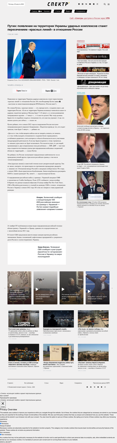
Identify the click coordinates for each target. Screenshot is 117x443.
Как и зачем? (4, 396)
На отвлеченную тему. (93, 204)
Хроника (47, 11)
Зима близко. (50, 252)
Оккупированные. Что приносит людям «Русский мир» (92, 50)
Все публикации (28, 383)
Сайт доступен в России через (90, 18)
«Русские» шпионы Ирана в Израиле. (92, 365)
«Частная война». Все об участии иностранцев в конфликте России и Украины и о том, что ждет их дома (92, 62)
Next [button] (112, 288)
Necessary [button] (3, 421)
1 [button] (56, 306)
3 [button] (61, 306)
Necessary (5, 423)
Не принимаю (12, 398)
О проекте (10, 383)
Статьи (57, 11)
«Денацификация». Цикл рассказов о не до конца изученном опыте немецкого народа (92, 87)
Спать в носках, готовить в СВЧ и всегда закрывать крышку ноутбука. (23, 364)
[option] (19, 287)
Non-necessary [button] (5, 432)
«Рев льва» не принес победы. (93, 331)
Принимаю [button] (3, 398)
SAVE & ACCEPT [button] (6, 442)
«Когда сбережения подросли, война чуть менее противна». (58, 365)
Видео (68, 11)
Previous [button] (5, 288)
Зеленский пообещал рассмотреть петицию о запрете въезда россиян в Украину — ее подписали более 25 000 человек (93, 128)
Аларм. (49, 203)
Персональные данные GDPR (101, 383)
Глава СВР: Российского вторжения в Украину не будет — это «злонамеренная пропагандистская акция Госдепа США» (92, 166)
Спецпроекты (80, 11)
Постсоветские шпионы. (23, 332)
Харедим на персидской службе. (57, 331)
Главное (34, 11)
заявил (56, 101)
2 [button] (58, 306)
